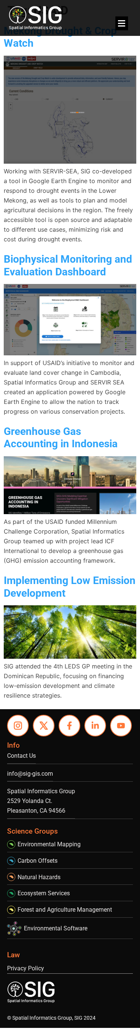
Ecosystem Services (44, 893)
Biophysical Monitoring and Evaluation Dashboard (68, 265)
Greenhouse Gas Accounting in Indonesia (61, 437)
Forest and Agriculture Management (65, 909)
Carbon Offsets (37, 860)
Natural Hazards (39, 877)
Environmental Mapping (49, 844)
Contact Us (21, 755)
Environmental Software (55, 928)
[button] (121, 23)
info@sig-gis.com (30, 773)
